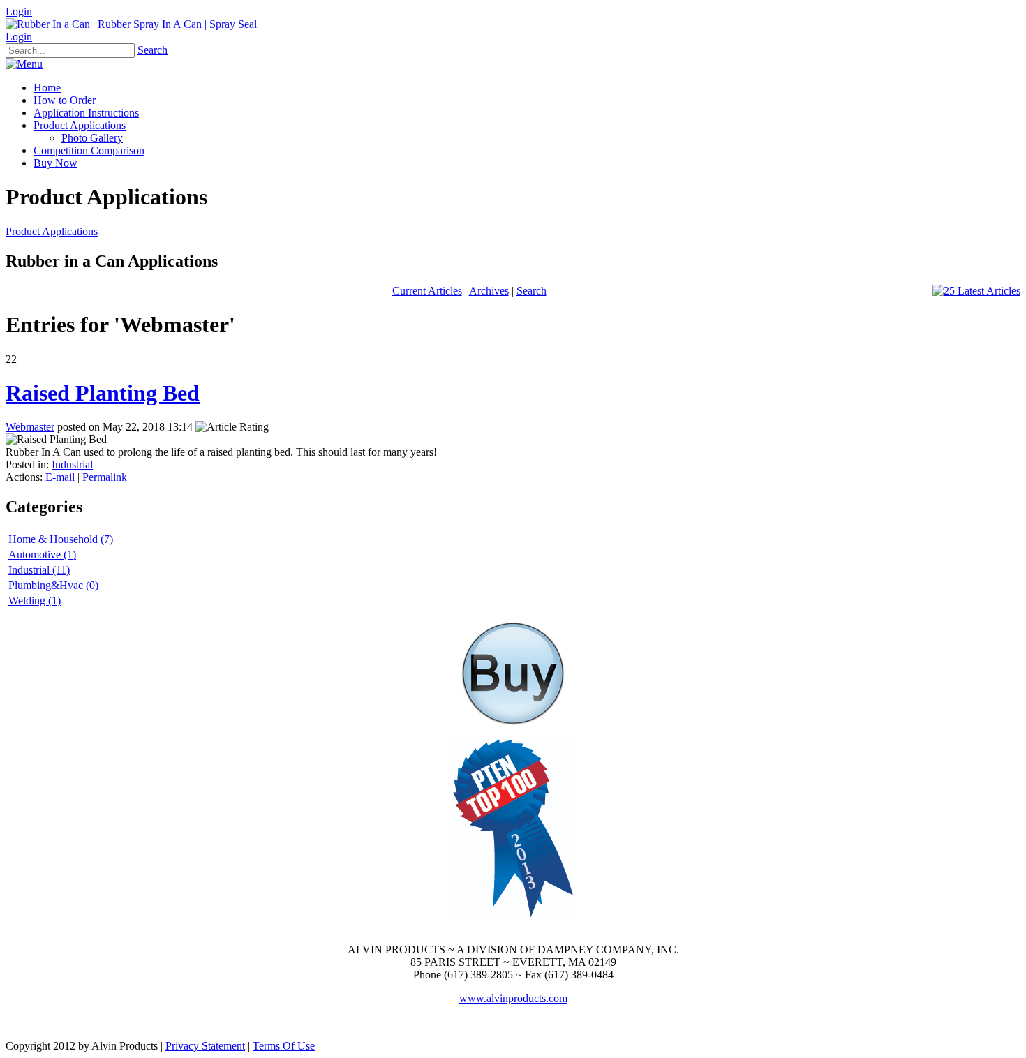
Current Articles (427, 291)
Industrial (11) (39, 570)
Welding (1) (34, 600)
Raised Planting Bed (103, 392)
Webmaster (30, 427)
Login (19, 11)
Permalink (104, 477)
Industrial (72, 464)
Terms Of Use (284, 1046)
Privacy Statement (205, 1046)
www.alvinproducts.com (513, 998)
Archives (489, 291)
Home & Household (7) (60, 539)
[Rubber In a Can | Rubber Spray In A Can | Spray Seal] (131, 24)
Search (152, 50)
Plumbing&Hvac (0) (53, 585)
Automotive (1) (42, 554)
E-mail (60, 477)
